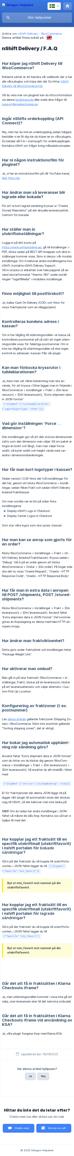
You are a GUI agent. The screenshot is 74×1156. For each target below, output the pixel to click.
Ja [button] (30, 1076)
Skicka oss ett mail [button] (57, 1129)
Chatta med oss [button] (21, 1129)
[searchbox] (37, 17)
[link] (49, 37)
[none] (17, 5)
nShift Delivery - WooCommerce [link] (40, 33)
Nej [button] (43, 1076)
